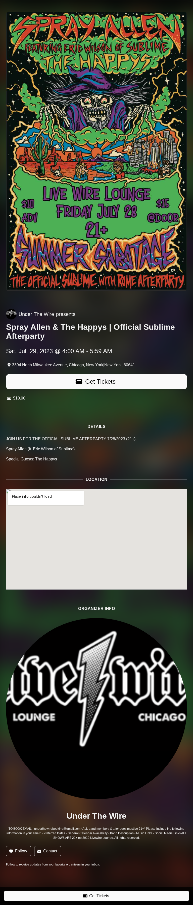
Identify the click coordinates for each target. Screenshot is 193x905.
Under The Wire (36, 314)
